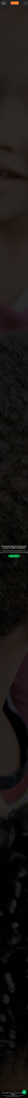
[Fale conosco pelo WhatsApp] (24, 1092)
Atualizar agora (14, 556)
